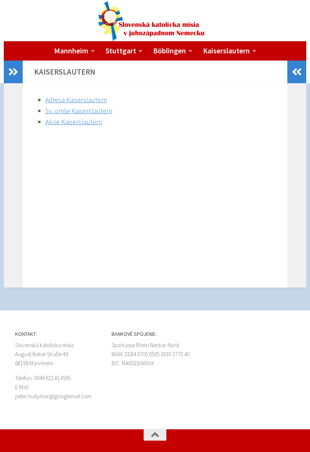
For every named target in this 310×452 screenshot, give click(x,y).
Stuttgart (120, 50)
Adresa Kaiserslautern (76, 99)
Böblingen (169, 50)
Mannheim (71, 50)
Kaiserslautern (226, 50)
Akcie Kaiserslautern (73, 121)
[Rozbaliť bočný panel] (13, 72)
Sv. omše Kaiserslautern (78, 110)
